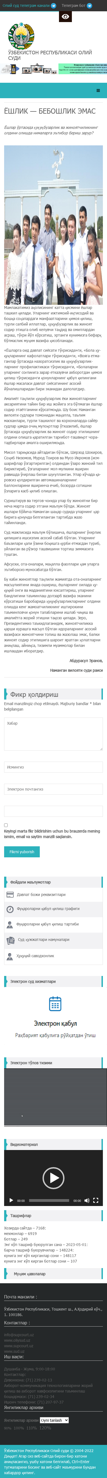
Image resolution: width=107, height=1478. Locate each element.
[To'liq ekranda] (95, 1200)
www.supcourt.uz (18, 1345)
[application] (53, 1178)
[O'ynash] (11, 1200)
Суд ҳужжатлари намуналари (43, 939)
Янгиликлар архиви (21, 1420)
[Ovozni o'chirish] (87, 1200)
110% (31, 1428)
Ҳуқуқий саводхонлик (35, 955)
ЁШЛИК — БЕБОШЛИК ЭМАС (49, 110)
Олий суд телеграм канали (27, 5)
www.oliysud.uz (17, 1340)
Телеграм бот (74, 5)
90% (8, 1428)
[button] (53, 1178)
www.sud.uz (14, 1351)
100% (19, 1428)
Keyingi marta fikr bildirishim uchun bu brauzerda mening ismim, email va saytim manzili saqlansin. (52, 833)
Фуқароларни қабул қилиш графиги (48, 908)
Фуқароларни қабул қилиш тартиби (47, 924)
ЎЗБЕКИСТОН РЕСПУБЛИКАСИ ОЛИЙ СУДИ (50, 55)
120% (45, 1427)
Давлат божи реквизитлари (41, 894)
